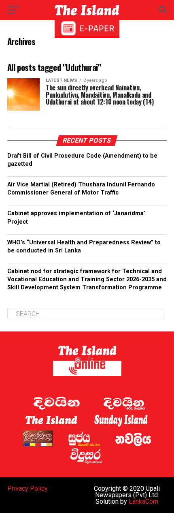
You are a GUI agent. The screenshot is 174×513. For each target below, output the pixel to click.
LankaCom (143, 501)
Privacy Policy (27, 488)
